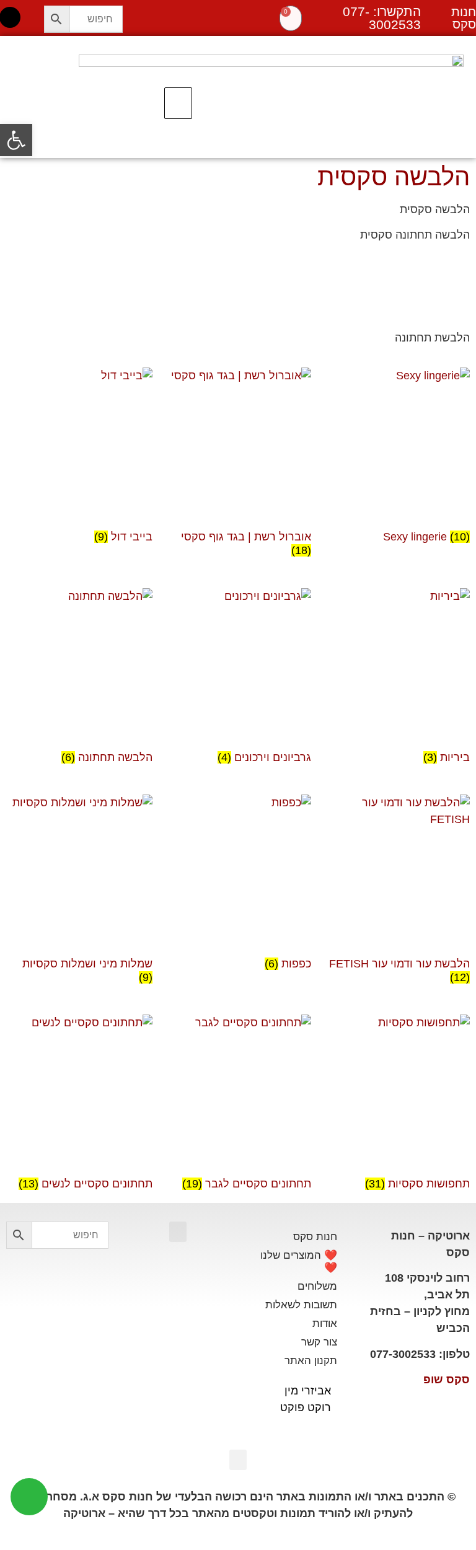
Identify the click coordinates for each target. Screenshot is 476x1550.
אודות (324, 1323)
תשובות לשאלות (301, 1305)
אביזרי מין (307, 1391)
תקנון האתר (310, 1361)
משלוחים (317, 1286)
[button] (178, 103)
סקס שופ (446, 1379)
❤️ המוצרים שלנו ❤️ (298, 1261)
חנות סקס (315, 1237)
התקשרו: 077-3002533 (382, 18)
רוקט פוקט (305, 1407)
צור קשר (319, 1342)
